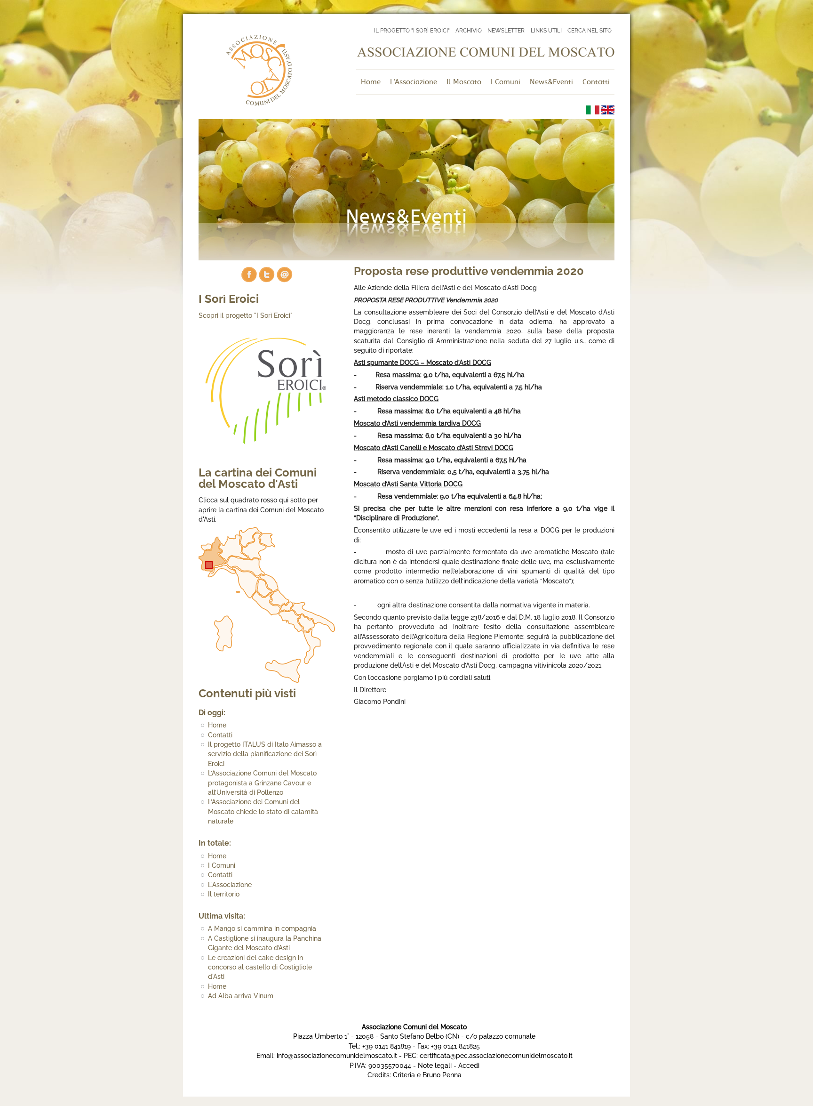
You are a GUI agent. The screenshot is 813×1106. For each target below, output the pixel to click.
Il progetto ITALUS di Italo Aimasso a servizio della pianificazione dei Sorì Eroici (265, 754)
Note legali (435, 1065)
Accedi (468, 1065)
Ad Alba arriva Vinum (240, 996)
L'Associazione (230, 884)
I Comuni (221, 865)
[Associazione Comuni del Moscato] (259, 103)
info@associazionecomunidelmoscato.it (337, 1055)
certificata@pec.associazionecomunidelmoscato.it (496, 1055)
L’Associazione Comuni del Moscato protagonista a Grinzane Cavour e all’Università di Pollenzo (262, 782)
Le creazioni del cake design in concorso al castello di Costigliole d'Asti (260, 967)
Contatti (220, 735)
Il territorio (223, 894)
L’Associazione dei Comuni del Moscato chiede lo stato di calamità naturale (263, 811)
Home (217, 725)
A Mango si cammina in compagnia (262, 928)
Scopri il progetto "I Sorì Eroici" (246, 315)
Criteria (404, 1075)
